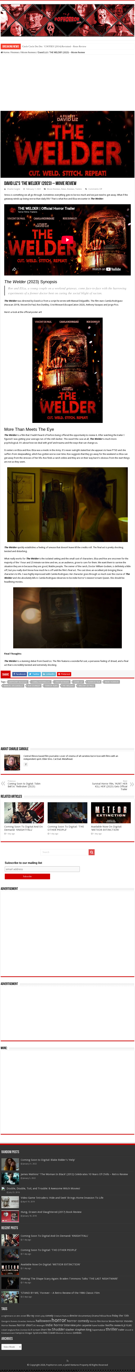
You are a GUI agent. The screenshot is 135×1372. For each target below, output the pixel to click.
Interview (70, 1325)
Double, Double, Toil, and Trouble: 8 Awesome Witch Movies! (43, 1188)
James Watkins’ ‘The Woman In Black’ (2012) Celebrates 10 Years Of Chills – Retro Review (74, 1174)
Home (6, 52)
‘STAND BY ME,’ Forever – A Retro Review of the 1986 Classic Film (60, 1292)
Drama (95, 1315)
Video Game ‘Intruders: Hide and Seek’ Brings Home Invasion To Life (62, 1197)
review (117, 1325)
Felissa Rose (105, 1315)
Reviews (15, 52)
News (63, 189)
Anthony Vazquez (18, 682)
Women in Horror (64, 1333)
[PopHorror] (67, 19)
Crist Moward (62, 682)
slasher (69, 1329)
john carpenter (84, 1325)
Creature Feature (61, 1316)
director (73, 1315)
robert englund (8, 1330)
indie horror (112, 682)
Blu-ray (30, 1315)
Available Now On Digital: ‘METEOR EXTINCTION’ (106, 828)
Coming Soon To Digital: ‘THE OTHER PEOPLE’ (66, 828)
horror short (25, 1325)
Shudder (58, 1329)
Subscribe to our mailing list (23, 862)
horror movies (124, 1321)
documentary (84, 1316)
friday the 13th (120, 1315)
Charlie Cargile (13, 189)
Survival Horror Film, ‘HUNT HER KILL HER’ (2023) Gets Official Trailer (109, 785)
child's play (40, 1316)
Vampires (19, 1333)
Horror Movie (108, 1321)
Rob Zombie (21, 1330)
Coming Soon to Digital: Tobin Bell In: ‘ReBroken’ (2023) (24, 784)
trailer (121, 1329)
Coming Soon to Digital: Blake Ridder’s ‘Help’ (48, 1159)
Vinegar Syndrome (34, 1333)
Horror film (94, 682)
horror (59, 1320)
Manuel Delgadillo (13, 686)
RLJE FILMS (126, 1325)
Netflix (109, 1325)
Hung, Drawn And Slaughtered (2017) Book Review (51, 1212)
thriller (112, 1329)
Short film (46, 1329)
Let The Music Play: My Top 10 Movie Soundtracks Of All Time (52, 46)
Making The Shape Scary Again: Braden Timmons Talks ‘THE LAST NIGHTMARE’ (69, 1278)
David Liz (78, 682)
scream (36, 1330)
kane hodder (98, 1325)
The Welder (68, 686)
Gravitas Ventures (26, 1321)
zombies (77, 1332)
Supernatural (98, 1329)
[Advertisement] (67, 82)
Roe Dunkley (34, 686)
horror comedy (78, 1321)
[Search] (92, 852)
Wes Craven (49, 1332)
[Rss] (67, 1361)
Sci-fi (30, 1330)
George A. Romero (9, 1321)
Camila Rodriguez (41, 682)
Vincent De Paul (86, 686)
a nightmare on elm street (13, 1316)
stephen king (83, 1329)
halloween (43, 1321)
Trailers (78, 189)
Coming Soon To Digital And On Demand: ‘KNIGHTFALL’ (23, 828)
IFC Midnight (39, 1325)
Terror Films (51, 686)
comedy (49, 1315)
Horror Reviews (8, 1325)
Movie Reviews (28, 52)
